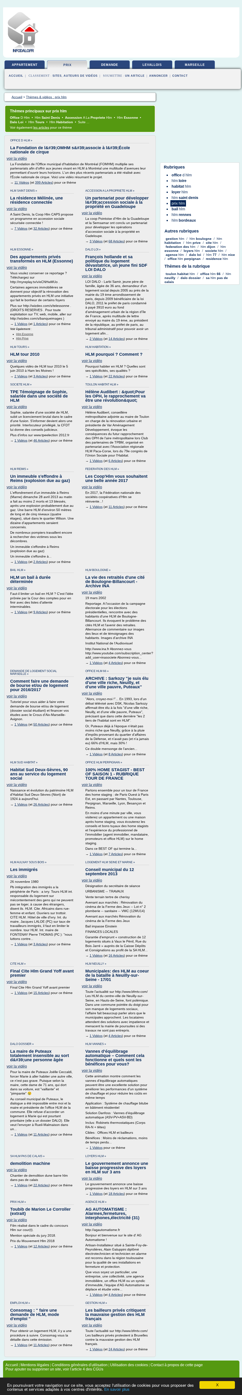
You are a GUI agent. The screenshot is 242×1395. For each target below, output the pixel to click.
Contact (180, 75)
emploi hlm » (20, 1303)
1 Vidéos (20, 324)
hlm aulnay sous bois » (28, 862)
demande (109, 65)
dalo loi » (93, 249)
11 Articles (116, 507)
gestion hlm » (96, 1303)
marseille (195, 65)
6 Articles (115, 461)
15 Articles (41, 993)
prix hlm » (18, 1202)
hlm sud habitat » (24, 762)
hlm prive (22, 338)
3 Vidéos (96, 241)
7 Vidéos (20, 228)
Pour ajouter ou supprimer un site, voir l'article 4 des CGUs (54, 1369)
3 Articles (40, 376)
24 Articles (116, 1349)
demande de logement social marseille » (33, 672)
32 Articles (41, 228)
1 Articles (40, 324)
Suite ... (83, 122)
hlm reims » (19, 469)
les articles (41, 127)
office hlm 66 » (97, 671)
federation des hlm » (102, 469)
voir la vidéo (17, 158)
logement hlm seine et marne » (110, 862)
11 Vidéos (21, 182)
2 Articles (40, 562)
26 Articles (41, 804)
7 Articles (115, 854)
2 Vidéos (96, 339)
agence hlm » (96, 1202)
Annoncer (158, 75)
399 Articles (43, 182)
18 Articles (116, 1194)
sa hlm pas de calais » (27, 1156)
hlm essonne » (21, 249)
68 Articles (116, 241)
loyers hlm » (95, 1156)
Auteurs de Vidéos (81, 75)
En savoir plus (117, 1389)
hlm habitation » (98, 347)
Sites (57, 75)
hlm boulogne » (98, 570)
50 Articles (41, 724)
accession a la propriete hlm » (109, 190)
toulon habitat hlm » (101, 384)
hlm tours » (19, 347)
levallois (152, 65)
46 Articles (41, 440)
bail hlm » (18, 570)
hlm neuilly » (95, 963)
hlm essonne (24, 334)
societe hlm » (21, 384)
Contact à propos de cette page (177, 1365)
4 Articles (115, 663)
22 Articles (116, 376)
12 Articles (41, 1246)
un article (135, 75)
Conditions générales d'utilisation (80, 1365)
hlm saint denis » (23, 190)
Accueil (16, 75)
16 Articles (116, 955)
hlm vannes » (95, 1044)
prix (67, 65)
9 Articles (40, 612)
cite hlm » (18, 963)
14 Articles (116, 339)
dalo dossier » (22, 1044)
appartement (25, 65)
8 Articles (115, 754)
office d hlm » (21, 140)
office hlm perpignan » (103, 762)
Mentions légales (35, 1365)
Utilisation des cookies (129, 1365)
